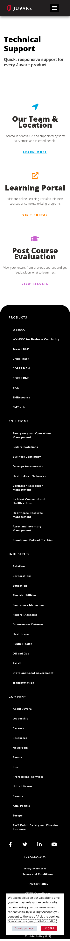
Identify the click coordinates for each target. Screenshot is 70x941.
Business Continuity (27, 456)
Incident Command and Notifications (29, 501)
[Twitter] (25, 844)
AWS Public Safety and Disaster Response (35, 827)
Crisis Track (21, 358)
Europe (18, 815)
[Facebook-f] (10, 844)
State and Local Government (33, 672)
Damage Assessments (28, 466)
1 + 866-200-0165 (35, 857)
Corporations (22, 575)
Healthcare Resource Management (28, 514)
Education (20, 585)
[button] (54, 8)
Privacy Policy (38, 883)
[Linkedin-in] (39, 844)
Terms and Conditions (38, 874)
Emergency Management (30, 605)
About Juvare (22, 708)
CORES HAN (21, 368)
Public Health (22, 643)
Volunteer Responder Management (28, 487)
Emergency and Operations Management (32, 435)
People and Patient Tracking (33, 540)
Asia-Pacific (21, 805)
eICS (16, 387)
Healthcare (21, 634)
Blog (16, 767)
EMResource (21, 397)
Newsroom (20, 747)
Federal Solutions (25, 446)
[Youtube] (54, 844)
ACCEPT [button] (49, 928)
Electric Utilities (25, 595)
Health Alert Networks (29, 476)
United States (22, 786)
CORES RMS (21, 378)
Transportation (23, 682)
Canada (18, 796)
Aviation (19, 566)
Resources (20, 737)
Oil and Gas (21, 653)
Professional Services (28, 776)
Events (17, 757)
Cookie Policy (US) (38, 936)
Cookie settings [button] (24, 928)
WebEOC (19, 329)
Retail (17, 663)
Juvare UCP (21, 349)
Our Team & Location (35, 121)
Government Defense (28, 624)
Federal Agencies (25, 614)
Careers (18, 728)
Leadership (20, 718)
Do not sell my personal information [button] (32, 921)
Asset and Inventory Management (27, 528)
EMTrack (19, 407)
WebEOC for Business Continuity (36, 339)
